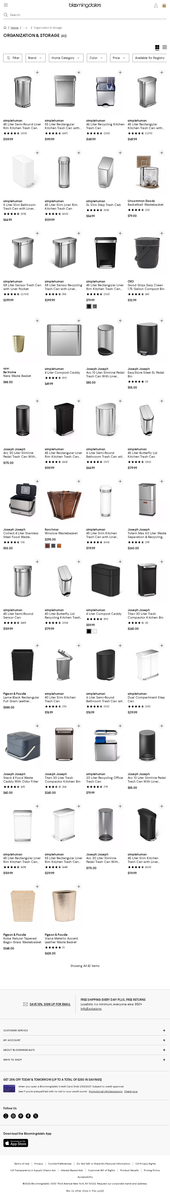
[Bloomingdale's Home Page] (85, 5)
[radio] (89, 306)
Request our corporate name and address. (122, 1183)
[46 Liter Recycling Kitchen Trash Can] (105, 91)
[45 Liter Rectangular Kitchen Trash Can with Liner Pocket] (147, 91)
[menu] (5, 4)
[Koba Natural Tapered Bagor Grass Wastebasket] (22, 906)
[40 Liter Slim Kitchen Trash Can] (64, 665)
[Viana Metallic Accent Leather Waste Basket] (64, 906)
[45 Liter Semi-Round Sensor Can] (22, 581)
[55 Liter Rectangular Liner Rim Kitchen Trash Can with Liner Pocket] (64, 825)
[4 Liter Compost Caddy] (64, 340)
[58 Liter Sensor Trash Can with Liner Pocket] (22, 252)
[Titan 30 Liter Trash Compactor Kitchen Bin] (147, 581)
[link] (22, 129)
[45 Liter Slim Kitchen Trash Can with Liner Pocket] (105, 500)
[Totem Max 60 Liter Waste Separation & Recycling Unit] (147, 500)
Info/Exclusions (91, 1009)
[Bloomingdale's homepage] (5, 28)
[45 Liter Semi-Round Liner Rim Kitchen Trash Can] (22, 91)
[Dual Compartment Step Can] (147, 665)
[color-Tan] (59, 546)
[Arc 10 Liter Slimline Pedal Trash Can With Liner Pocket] (105, 340)
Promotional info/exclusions (106, 1091)
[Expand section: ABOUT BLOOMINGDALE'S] (85, 1050)
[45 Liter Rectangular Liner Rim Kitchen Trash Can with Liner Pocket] (105, 252)
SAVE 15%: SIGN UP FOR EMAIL (50, 1004)
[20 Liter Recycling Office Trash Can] (105, 745)
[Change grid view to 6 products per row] (165, 47)
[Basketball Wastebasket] (147, 172)
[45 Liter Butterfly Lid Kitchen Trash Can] (147, 420)
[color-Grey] (95, 306)
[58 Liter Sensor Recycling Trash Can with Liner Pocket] (64, 252)
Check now (131, 1091)
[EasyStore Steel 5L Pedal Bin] (147, 340)
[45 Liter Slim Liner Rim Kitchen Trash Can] (64, 172)
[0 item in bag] (164, 5)
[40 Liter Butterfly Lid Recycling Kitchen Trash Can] (64, 581)
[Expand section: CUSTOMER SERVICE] (85, 1030)
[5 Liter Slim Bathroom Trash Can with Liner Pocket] (22, 172)
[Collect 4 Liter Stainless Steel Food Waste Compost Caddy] (22, 500)
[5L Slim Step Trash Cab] (105, 172)
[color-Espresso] (47, 546)
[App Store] (15, 1143)
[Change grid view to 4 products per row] (157, 47)
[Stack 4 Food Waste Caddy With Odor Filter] (22, 745)
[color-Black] (89, 306)
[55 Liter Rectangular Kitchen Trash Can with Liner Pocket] (64, 91)
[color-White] (95, 631)
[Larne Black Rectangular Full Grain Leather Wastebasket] (22, 665)
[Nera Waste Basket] (22, 340)
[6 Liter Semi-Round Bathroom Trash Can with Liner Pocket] (105, 420)
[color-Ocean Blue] (53, 546)
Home (14, 27)
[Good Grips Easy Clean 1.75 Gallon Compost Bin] (147, 252)
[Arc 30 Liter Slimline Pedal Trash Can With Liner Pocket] (22, 420)
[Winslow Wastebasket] (64, 500)
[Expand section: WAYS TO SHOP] (85, 1060)
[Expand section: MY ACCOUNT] (85, 1040)
